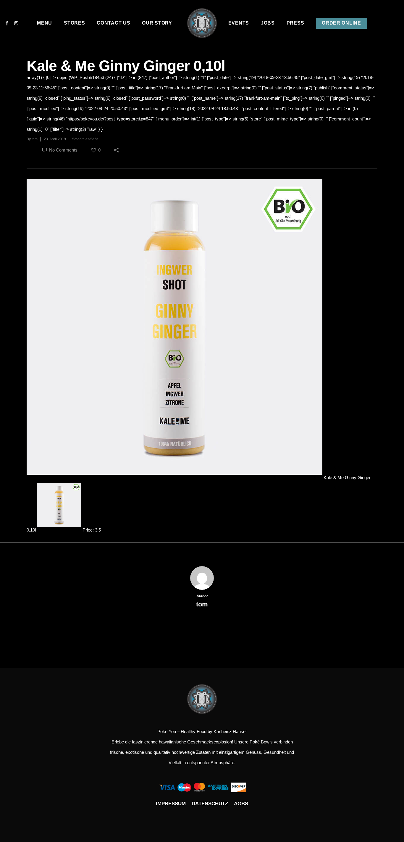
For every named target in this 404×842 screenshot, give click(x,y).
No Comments (62, 149)
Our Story (157, 22)
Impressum (171, 803)
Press (295, 22)
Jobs (268, 22)
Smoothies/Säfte (85, 139)
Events (238, 22)
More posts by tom (202, 624)
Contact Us (113, 22)
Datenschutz (210, 803)
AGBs (241, 803)
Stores (74, 22)
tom (35, 139)
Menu (44, 22)
